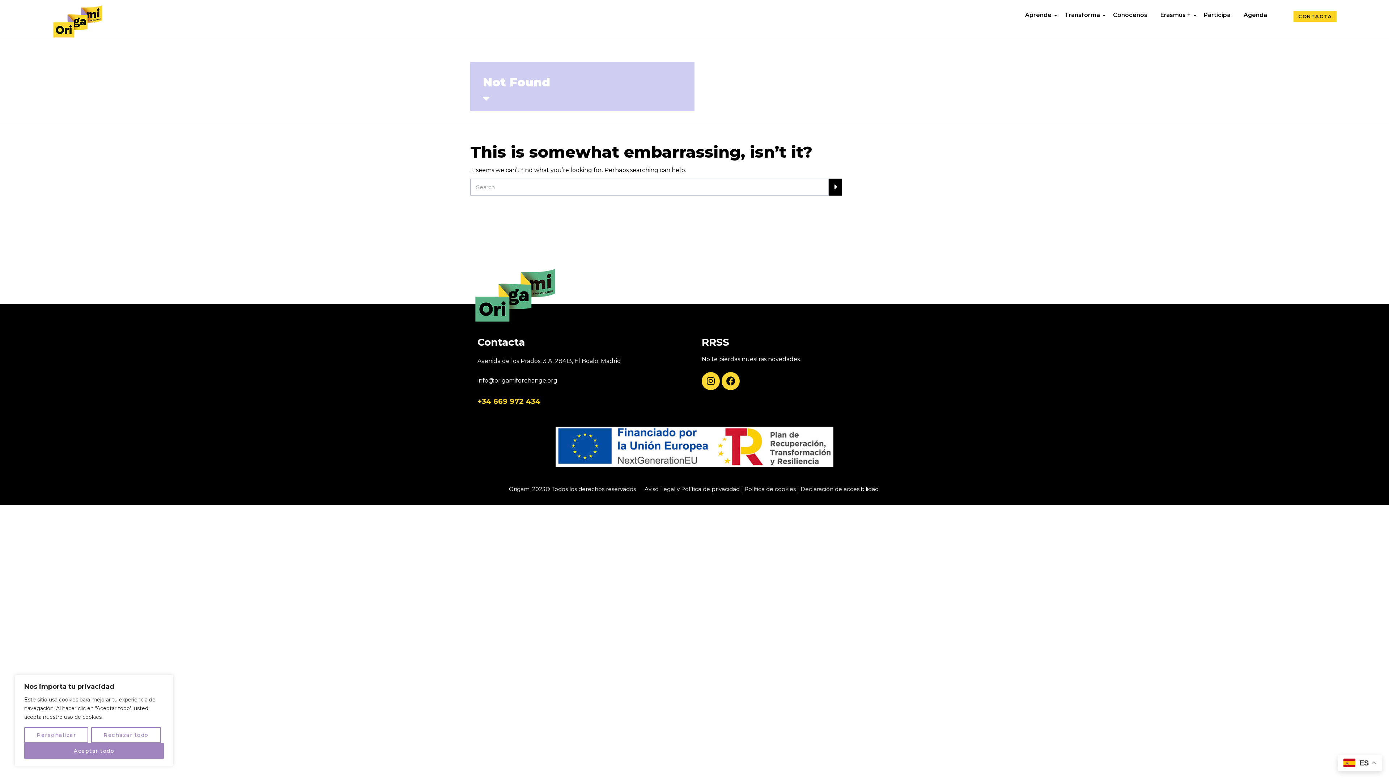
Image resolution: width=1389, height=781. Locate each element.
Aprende (1038, 15)
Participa (1217, 15)
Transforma (1082, 15)
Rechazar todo (126, 735)
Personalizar (56, 735)
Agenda (1255, 15)
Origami (520, 489)
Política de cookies (770, 489)
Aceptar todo (94, 751)
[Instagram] (711, 381)
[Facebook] (731, 381)
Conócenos (1130, 15)
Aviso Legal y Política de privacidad (692, 489)
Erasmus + (1175, 15)
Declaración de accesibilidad (839, 489)
